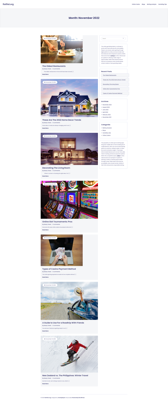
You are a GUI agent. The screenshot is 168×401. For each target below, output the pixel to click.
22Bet (118, 156)
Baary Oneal (47, 69)
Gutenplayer (61, 397)
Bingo (143, 4)
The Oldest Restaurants (54, 66)
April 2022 (105, 112)
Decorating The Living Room (56, 168)
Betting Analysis (151, 4)
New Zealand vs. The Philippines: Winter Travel (65, 375)
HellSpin (112, 56)
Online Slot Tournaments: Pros (57, 221)
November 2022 (107, 104)
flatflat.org (8, 4)
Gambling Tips (162, 4)
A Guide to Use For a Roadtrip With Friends (63, 322)
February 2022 (107, 114)
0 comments (56, 69)
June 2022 (105, 109)
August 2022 (106, 107)
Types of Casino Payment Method (59, 269)
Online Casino (136, 4)
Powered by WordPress (78, 397)
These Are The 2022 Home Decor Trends (61, 120)
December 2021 (107, 117)
